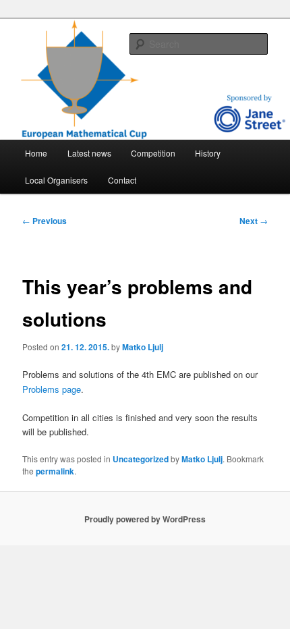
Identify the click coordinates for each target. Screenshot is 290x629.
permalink (55, 471)
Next (253, 221)
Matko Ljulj (142, 347)
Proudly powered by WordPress (145, 519)
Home (36, 153)
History (208, 153)
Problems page (51, 389)
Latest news (89, 153)
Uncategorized (141, 459)
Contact (122, 180)
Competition (153, 153)
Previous (44, 221)
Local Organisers (56, 180)
